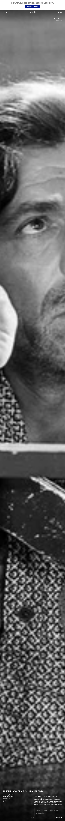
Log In (60, 12)
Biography (5, 798)
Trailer (59, 791)
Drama (10, 798)
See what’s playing (32, 6)
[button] (3, 12)
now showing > (41, 813)
